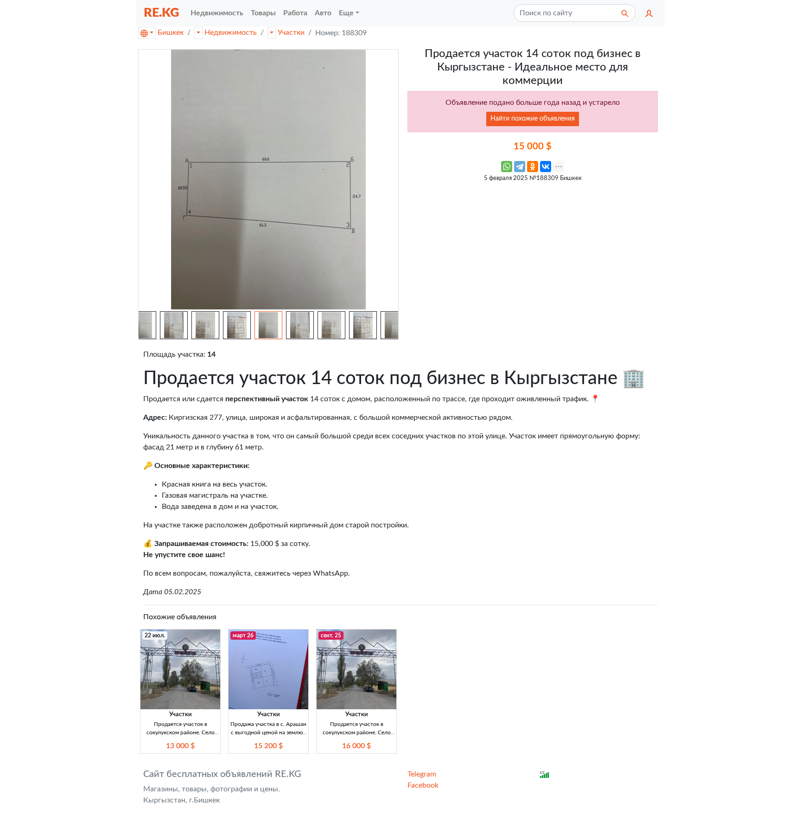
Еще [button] (346, 13)
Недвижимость (230, 32)
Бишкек (171, 32)
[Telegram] (519, 166)
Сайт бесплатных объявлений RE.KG (222, 774)
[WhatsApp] (506, 166)
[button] (649, 13)
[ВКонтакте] (545, 166)
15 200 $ (268, 746)
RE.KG (161, 12)
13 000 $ (180, 746)
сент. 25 (331, 635)
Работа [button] (295, 13)
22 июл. (155, 635)
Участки (291, 32)
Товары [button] (263, 13)
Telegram (421, 774)
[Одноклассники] (532, 166)
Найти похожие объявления (532, 119)
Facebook (423, 785)
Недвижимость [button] (217, 13)
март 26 (243, 635)
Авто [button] (323, 13)
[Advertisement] (532, 252)
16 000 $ (356, 746)
